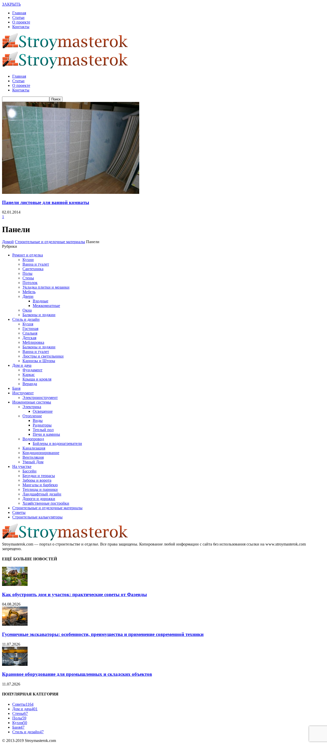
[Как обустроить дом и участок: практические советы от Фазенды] (15, 584)
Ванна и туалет (35, 264)
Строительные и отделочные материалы (47, 508)
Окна (27, 310)
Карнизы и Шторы (38, 361)
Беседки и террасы (38, 476)
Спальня (29, 333)
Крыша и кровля (36, 379)
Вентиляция (33, 457)
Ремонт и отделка (27, 255)
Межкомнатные (46, 305)
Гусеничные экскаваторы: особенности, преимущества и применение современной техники (103, 634)
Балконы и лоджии (38, 315)
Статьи (18, 17)
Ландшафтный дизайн (41, 494)
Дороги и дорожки (38, 498)
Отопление (32, 416)
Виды (38, 420)
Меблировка (33, 342)
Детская (29, 338)
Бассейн (29, 471)
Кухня (27, 324)
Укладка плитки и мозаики (45, 287)
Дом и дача (21, 365)
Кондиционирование (40, 453)
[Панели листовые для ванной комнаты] (70, 192)
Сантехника (32, 269)
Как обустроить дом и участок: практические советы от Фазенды (74, 594)
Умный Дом (32, 462)
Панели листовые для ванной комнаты (45, 202)
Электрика (31, 407)
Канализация (33, 448)
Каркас (28, 374)
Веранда (29, 384)
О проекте (21, 22)
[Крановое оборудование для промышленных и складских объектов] (15, 664)
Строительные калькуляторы (37, 517)
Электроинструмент (40, 397)
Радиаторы (42, 425)
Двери (27, 296)
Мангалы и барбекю (40, 485)
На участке (21, 466)
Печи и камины (46, 434)
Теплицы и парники (40, 489)
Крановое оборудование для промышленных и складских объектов (77, 674)
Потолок (30, 282)
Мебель (29, 292)
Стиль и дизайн (26, 319)
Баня (16, 388)
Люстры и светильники (43, 356)
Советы (19, 512)
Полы (27, 273)
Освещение (43, 411)
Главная (19, 13)
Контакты (20, 27)
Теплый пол (43, 430)
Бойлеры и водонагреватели (57, 443)
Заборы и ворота (36, 480)
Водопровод (33, 439)
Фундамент (32, 370)
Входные (40, 301)
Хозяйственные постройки (45, 503)
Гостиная (30, 328)
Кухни (28, 259)
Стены (28, 278)
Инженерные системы (31, 402)
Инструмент (23, 393)
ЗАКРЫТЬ (11, 4)
